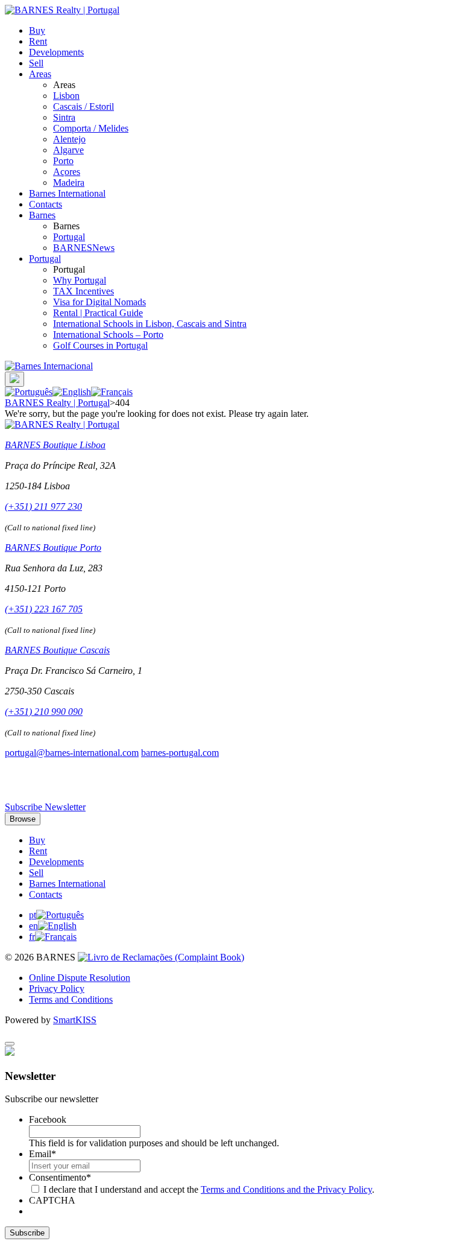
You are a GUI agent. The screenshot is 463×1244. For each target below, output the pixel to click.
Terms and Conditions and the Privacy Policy (286, 1189)
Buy (37, 30)
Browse (23, 819)
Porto (63, 161)
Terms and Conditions (71, 999)
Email (42, 1154)
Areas (40, 74)
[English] (71, 392)
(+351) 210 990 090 (44, 711)
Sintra (64, 117)
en (33, 926)
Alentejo (69, 139)
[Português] (28, 392)
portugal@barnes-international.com (72, 752)
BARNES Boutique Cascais (57, 650)
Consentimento (60, 1177)
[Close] (9, 1044)
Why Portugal (79, 280)
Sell (36, 63)
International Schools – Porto (108, 334)
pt (32, 915)
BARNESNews (84, 248)
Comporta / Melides (90, 128)
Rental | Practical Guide (98, 313)
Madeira (68, 182)
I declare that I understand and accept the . (208, 1189)
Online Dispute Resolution (79, 978)
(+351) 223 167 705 (44, 609)
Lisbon (66, 95)
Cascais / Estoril (83, 106)
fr (32, 936)
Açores (66, 172)
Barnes (42, 215)
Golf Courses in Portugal (100, 345)
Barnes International (67, 193)
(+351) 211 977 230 (43, 506)
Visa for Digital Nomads (99, 302)
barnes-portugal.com (180, 752)
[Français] (112, 392)
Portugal (69, 237)
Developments (56, 52)
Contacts (45, 204)
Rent (38, 41)
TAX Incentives (83, 291)
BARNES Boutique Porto (53, 547)
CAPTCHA (52, 1200)
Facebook (47, 1119)
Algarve (68, 150)
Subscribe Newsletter (45, 807)
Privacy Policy (56, 988)
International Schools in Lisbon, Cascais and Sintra (150, 324)
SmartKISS (74, 1020)
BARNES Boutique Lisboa (55, 445)
